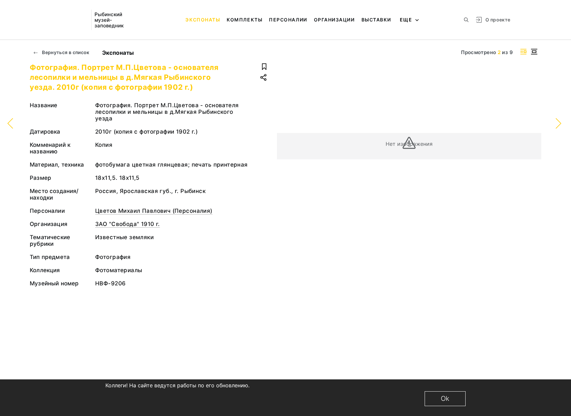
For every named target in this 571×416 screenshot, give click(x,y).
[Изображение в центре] (534, 52)
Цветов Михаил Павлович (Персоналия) (153, 211)
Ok (445, 398)
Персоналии (288, 19)
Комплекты (244, 19)
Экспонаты (202, 19)
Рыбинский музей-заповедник (109, 20)
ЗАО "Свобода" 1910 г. (127, 224)
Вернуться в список (65, 52)
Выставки (376, 19)
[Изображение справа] (523, 52)
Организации (334, 19)
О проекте (497, 19)
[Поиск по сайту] (466, 20)
